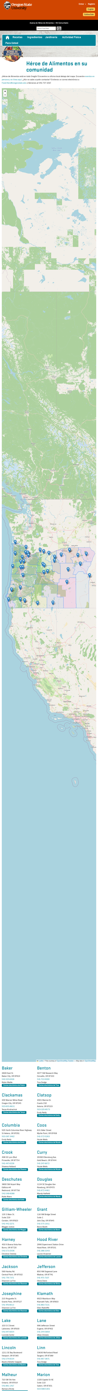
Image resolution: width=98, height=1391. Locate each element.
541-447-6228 (8, 1163)
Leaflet (40, 1061)
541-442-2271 (8, 1223)
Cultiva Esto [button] (89, 14)
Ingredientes (34, 37)
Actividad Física (71, 37)
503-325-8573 (43, 1109)
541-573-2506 (8, 1250)
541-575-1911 (43, 1223)
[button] (80, 563)
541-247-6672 (43, 1163)
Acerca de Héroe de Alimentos (42, 23)
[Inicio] (12, 52)
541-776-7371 (8, 1277)
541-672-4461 (43, 1190)
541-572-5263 (43, 1136)
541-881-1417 (8, 1386)
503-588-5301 (43, 1389)
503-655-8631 (8, 1106)
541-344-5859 (43, 1332)
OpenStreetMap (90, 1061)
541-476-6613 (8, 1305)
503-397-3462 (8, 1136)
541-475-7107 (43, 1277)
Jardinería (51, 37)
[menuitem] (7, 37)
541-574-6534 (8, 1359)
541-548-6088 (8, 1193)
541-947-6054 (8, 1332)
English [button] (91, 9)
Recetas (17, 37)
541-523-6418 (8, 1079)
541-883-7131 (43, 1305)
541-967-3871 (43, 1359)
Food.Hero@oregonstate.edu (14, 83)
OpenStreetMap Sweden (65, 1061)
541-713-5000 (43, 1079)
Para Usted (11, 43)
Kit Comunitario (62, 23)
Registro (91, 4)
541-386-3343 (43, 1250)
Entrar (81, 4)
